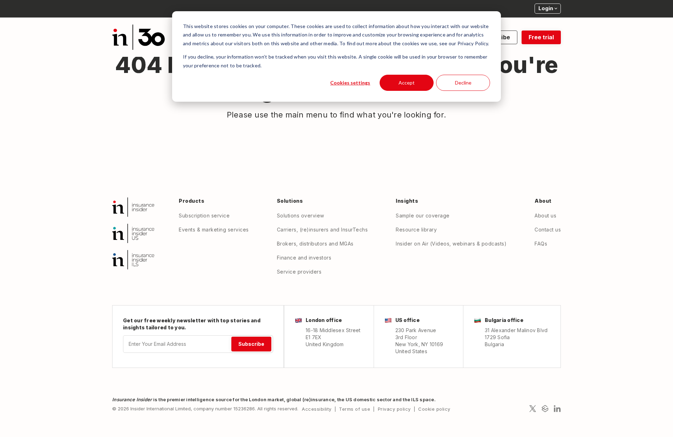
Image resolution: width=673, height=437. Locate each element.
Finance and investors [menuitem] (304, 258)
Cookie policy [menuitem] (434, 409)
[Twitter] (532, 408)
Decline (463, 83)
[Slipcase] (545, 408)
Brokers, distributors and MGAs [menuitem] (315, 244)
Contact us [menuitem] (548, 230)
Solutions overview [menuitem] (300, 215)
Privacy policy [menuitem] (394, 409)
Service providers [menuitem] (299, 272)
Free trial (541, 37)
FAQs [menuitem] (541, 244)
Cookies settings (350, 83)
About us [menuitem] (545, 215)
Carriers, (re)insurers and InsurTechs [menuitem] (322, 230)
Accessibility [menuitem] (317, 409)
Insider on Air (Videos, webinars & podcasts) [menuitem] (451, 244)
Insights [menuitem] (407, 201)
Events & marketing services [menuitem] (214, 230)
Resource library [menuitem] (416, 230)
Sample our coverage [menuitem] (423, 215)
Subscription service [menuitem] (204, 215)
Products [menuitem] (191, 201)
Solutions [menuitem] (290, 201)
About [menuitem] (543, 201)
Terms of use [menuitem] (354, 409)
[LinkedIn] (557, 408)
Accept (407, 83)
